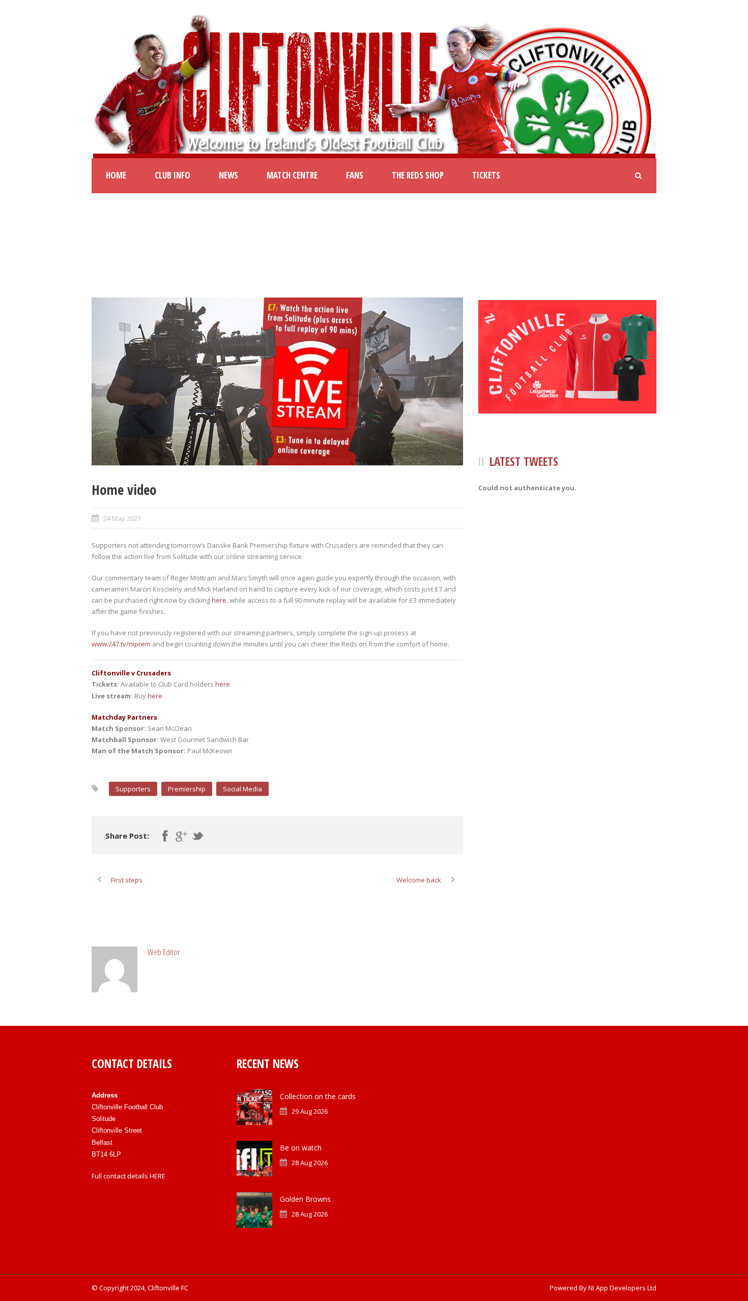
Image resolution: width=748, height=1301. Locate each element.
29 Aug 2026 (310, 1111)
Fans (354, 175)
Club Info (172, 175)
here (219, 600)
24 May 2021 (122, 518)
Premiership (187, 788)
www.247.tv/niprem (121, 643)
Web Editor (164, 952)
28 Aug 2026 (310, 1162)
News (228, 175)
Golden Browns (305, 1199)
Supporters (133, 788)
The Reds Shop (418, 175)
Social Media (242, 788)
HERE (157, 1175)
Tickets (486, 175)
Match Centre (292, 175)
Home (116, 175)
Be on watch (301, 1147)
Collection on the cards (318, 1096)
